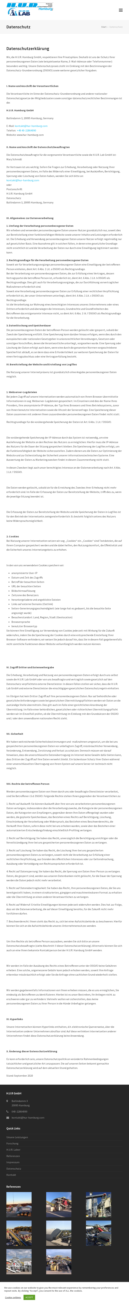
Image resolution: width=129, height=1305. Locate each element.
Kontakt (11, 1174)
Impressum (12, 1162)
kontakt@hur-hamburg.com (31, 126)
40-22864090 (26, 130)
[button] (121, 10)
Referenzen (13, 1156)
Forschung (12, 1143)
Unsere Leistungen (17, 1137)
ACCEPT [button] (29, 1297)
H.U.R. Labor (13, 1149)
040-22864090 (19, 1111)
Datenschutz (13, 1168)
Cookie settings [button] (13, 1297)
